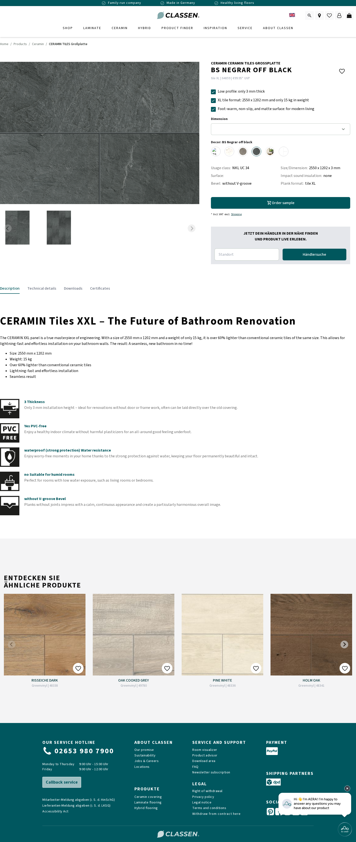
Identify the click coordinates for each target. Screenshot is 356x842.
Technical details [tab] (41, 288)
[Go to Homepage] (178, 15)
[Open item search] (309, 15)
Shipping (236, 214)
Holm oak (311, 680)
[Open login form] (339, 15)
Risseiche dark (44, 680)
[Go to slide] (17, 228)
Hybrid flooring (146, 808)
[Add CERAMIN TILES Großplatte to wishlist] (342, 71)
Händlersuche (314, 254)
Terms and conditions (209, 808)
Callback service (62, 782)
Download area (204, 761)
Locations (142, 767)
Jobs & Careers (146, 761)
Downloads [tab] (73, 288)
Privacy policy (203, 797)
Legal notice (201, 802)
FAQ (195, 767)
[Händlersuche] (319, 15)
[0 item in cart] (349, 15)
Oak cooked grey (133, 680)
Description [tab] (10, 288)
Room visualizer (204, 750)
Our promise (144, 750)
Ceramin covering (148, 797)
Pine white (222, 680)
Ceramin (38, 44)
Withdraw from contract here (216, 814)
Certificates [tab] (100, 288)
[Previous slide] (8, 228)
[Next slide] (191, 228)
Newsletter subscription (211, 772)
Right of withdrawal (207, 791)
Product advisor (204, 755)
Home (4, 44)
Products (20, 44)
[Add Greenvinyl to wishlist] (78, 668)
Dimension (219, 119)
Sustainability (144, 755)
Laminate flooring (148, 802)
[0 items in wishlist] (329, 15)
